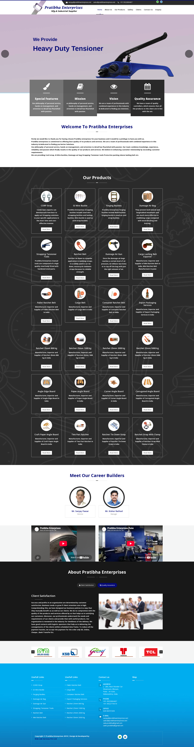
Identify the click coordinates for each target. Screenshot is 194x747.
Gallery (130, 10)
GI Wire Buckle (38, 690)
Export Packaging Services (77, 699)
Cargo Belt (71, 690)
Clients (138, 10)
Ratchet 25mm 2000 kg (76, 713)
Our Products (120, 10)
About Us (108, 10)
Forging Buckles (39, 694)
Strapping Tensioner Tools (43, 708)
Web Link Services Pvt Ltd (46, 739)
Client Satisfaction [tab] (87, 585)
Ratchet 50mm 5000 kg (76, 717)
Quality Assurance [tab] (108, 585)
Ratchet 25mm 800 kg (75, 703)
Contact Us (148, 10)
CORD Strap (37, 685)
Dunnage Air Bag (39, 699)
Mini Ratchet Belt (39, 717)
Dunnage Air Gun (39, 703)
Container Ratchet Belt (75, 694)
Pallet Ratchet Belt (74, 685)
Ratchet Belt (38, 713)
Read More (46, 229)
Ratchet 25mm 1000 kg (76, 708)
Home (99, 10)
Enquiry (158, 10)
